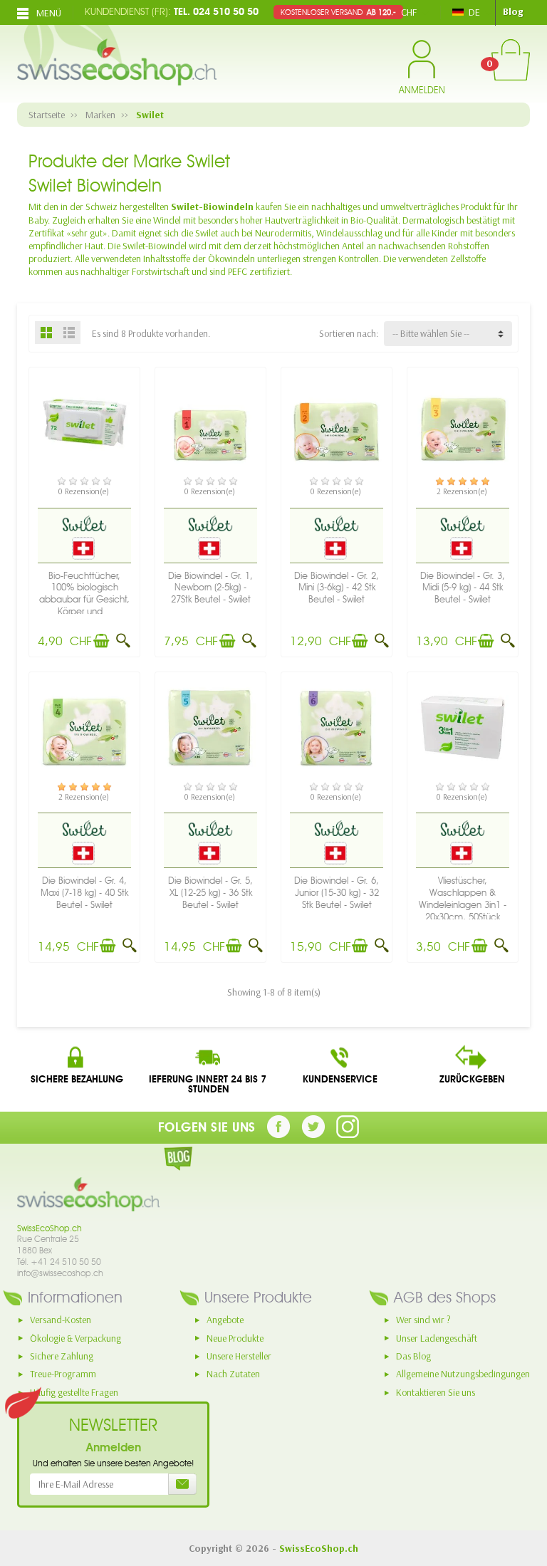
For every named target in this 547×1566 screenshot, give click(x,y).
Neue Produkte (235, 1338)
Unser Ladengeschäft (436, 1338)
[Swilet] (84, 523)
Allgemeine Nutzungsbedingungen (463, 1373)
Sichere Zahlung (61, 1356)
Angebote (225, 1319)
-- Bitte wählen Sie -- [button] (430, 333)
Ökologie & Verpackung (75, 1338)
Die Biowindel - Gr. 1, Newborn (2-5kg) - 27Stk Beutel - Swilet (210, 587)
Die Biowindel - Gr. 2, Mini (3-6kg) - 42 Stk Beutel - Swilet (336, 587)
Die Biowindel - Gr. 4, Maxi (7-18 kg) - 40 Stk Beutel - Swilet (84, 892)
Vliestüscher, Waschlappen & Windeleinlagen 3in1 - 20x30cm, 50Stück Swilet (462, 904)
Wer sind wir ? (423, 1319)
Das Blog (413, 1356)
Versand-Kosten (60, 1319)
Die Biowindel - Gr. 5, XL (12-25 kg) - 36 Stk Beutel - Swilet (210, 892)
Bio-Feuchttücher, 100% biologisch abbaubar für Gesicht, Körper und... (84, 593)
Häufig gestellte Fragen (74, 1392)
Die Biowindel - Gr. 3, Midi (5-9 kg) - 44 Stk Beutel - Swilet (462, 587)
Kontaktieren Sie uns (435, 1392)
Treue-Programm (63, 1373)
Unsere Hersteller (239, 1356)
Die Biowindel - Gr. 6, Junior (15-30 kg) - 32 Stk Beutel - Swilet (336, 892)
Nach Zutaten (233, 1373)
